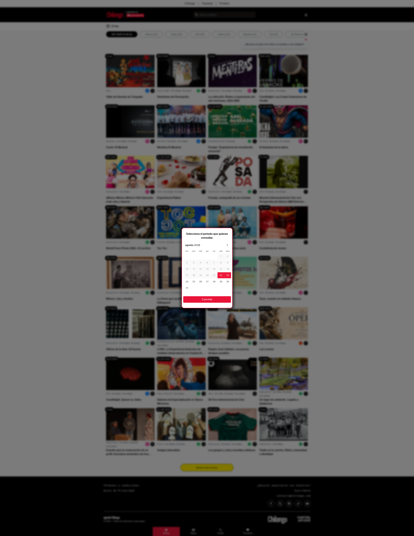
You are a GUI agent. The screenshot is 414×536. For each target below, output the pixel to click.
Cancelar (207, 299)
